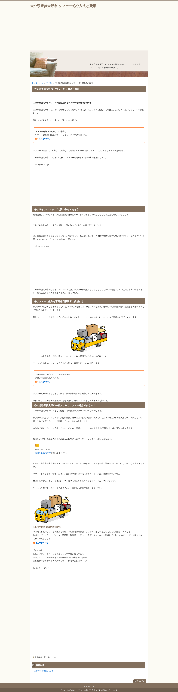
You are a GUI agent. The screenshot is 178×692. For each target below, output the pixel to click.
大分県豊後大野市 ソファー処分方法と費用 (63, 6)
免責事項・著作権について (46, 657)
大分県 (49, 83)
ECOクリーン (44, 139)
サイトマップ (89, 686)
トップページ (37, 83)
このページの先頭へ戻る (139, 681)
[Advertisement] (89, 31)
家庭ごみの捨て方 (43, 453)
